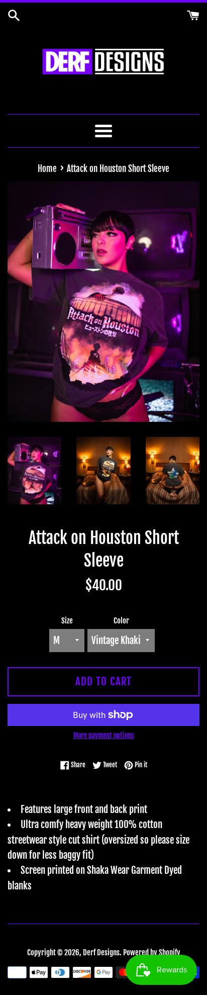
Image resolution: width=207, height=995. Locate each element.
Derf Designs (101, 952)
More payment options (103, 735)
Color (121, 620)
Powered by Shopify (151, 952)
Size (67, 620)
